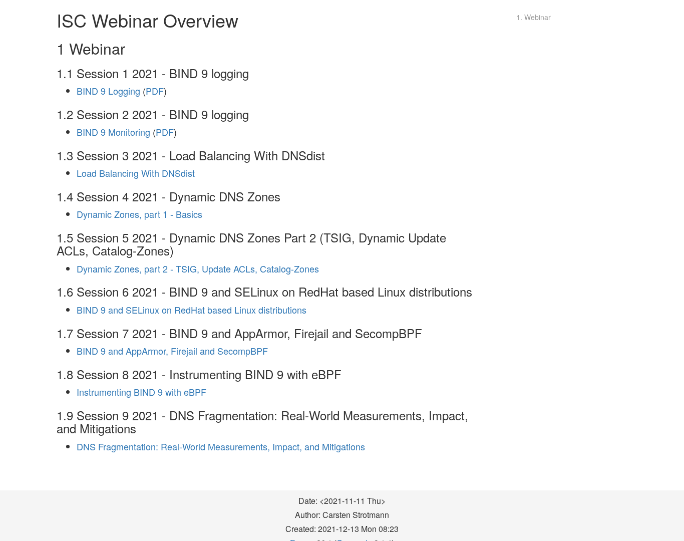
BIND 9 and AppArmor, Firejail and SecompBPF (172, 350)
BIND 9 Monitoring (113, 131)
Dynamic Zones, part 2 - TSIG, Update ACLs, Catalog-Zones (198, 268)
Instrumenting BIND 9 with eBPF (141, 391)
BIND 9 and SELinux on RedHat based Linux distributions (191, 309)
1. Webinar (533, 17)
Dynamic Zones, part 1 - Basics (139, 213)
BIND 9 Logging (108, 90)
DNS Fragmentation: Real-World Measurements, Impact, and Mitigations (221, 446)
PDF (155, 90)
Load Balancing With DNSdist (136, 172)
